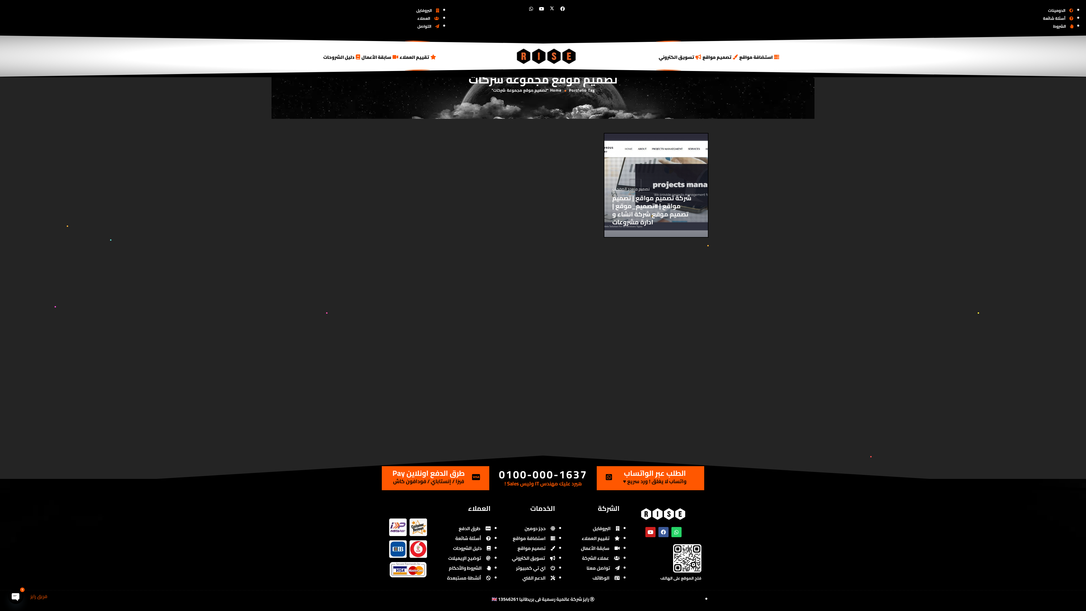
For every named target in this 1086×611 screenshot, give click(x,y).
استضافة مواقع (756, 57)
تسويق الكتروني (676, 57)
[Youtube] (541, 8)
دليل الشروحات (338, 57)
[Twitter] (552, 8)
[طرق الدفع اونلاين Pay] (475, 477)
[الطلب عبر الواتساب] (608, 477)
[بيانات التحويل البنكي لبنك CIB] (398, 544)
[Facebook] (562, 8)
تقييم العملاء (414, 57)
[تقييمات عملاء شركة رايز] (418, 522)
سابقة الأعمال (376, 57)
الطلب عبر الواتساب (655, 473)
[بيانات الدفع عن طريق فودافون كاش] (418, 544)
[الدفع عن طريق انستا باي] (398, 522)
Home (555, 90)
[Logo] (546, 56)
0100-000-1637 (543, 474)
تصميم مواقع (717, 57)
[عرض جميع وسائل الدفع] (408, 566)
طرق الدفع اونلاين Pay (429, 473)
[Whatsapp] (531, 8)
